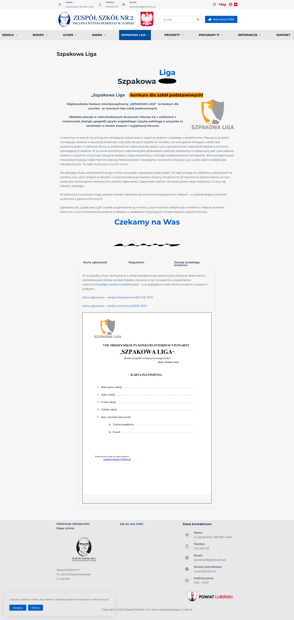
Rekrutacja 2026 (223, 19)
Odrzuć (35, 607)
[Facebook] (230, 4)
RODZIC (38, 35)
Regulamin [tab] (136, 262)
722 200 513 (112, 6)
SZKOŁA (8, 35)
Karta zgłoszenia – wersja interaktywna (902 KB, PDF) (117, 297)
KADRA (97, 35)
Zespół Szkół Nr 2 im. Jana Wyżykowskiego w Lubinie (158, 609)
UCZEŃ (68, 35)
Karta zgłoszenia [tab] (95, 262)
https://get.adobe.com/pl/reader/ (116, 284)
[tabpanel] (147, 389)
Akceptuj (18, 607)
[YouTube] (235, 4)
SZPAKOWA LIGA (133, 35)
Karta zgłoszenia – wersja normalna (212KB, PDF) (114, 306)
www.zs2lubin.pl (205, 571)
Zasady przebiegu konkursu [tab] (187, 264)
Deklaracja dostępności (73, 523)
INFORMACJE (247, 35)
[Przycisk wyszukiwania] (198, 19)
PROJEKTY (172, 35)
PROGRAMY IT (209, 35)
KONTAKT (283, 35)
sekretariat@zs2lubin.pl (142, 6)
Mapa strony (65, 528)
